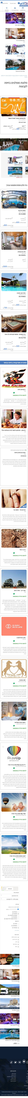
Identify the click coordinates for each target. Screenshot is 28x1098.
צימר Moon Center (15, 1010)
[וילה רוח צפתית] (14, 249)
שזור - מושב (17, 967)
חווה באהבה (22, 680)
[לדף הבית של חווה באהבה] (14, 677)
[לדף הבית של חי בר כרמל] (14, 547)
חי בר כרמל (22, 550)
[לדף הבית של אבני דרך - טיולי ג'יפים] (14, 588)
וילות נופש (14, 1073)
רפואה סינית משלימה (20, 722)
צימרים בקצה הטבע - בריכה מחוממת (12, 1040)
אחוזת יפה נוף (21, 210)
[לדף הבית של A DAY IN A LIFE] (14, 635)
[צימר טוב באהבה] (14, 290)
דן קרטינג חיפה (21, 389)
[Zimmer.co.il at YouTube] (23, 1060)
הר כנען (18, 1041)
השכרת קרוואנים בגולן (15, 996)
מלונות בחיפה (8, 75)
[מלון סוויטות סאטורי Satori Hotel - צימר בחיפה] (14, 116)
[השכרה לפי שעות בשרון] (10, 1024)
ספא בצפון (14, 1078)
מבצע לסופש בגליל (15, 965)
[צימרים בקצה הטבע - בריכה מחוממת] (10, 1039)
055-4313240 (22, 122)
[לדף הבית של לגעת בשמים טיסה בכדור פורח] (14, 853)
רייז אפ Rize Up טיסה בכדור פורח (16, 765)
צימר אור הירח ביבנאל (20, 71)
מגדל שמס (17, 1011)
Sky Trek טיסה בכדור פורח (18, 814)
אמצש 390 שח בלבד (15, 981)
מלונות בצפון (15, 75)
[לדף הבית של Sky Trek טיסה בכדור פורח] (14, 811)
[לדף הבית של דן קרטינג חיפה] (14, 387)
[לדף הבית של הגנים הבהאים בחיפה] (18, 450)
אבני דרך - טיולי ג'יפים (19, 590)
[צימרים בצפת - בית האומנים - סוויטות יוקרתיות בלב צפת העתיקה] (14, 332)
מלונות (21, 75)
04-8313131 (23, 456)
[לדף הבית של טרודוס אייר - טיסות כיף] (14, 507)
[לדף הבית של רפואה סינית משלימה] (14, 720)
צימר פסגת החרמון (18, 164)
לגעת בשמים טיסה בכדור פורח (17, 856)
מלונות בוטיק (13, 1079)
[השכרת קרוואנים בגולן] (10, 994)
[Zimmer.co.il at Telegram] (19, 1061)
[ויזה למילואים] (9, 894)
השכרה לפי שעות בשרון (15, 1025)
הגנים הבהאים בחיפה (19, 452)
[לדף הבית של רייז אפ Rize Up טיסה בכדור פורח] (14, 762)
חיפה (19, 119)
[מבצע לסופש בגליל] (10, 964)
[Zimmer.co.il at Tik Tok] (11, 1061)
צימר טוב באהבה (21, 293)
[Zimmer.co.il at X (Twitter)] (15, 1061)
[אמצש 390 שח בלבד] (10, 979)
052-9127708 (22, 338)
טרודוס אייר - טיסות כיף (19, 510)
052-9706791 (22, 255)
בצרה (18, 1026)
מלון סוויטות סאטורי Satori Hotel (16, 118)
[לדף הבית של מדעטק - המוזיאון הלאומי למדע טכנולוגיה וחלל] (14, 428)
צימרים (25, 75)
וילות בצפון (14, 1075)
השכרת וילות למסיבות (11, 1076)
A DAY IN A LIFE (21, 638)
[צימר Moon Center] (10, 1008)
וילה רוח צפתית (21, 252)
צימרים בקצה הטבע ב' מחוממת (15, 176)
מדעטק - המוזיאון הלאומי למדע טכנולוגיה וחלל (13, 430)
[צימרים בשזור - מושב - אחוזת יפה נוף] (14, 208)
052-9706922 (22, 296)
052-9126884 (22, 214)
